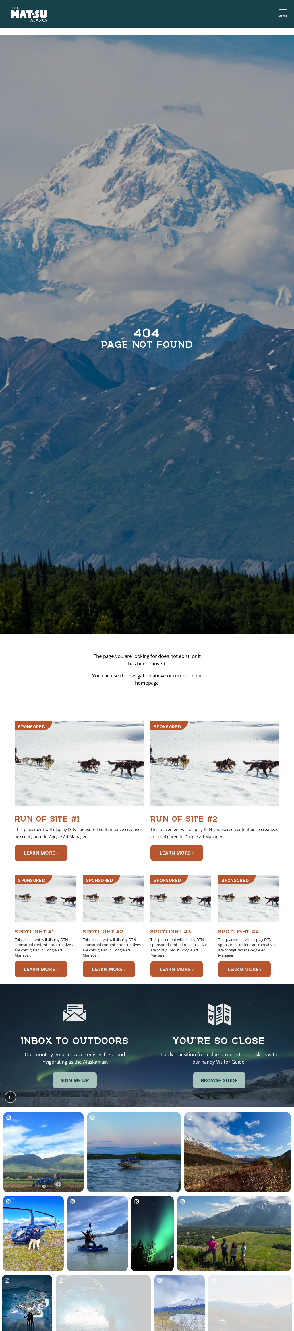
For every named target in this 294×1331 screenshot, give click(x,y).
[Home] (29, 14)
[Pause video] (10, 1097)
